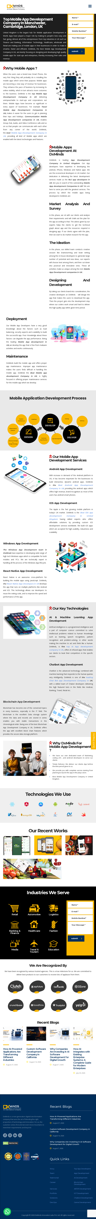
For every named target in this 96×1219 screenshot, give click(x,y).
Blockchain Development (80, 1183)
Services (53, 1189)
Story (52, 1169)
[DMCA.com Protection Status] (10, 1143)
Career (53, 1182)
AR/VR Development (82, 1189)
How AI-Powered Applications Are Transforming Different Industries (12, 1054)
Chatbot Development (83, 1198)
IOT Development (81, 1193)
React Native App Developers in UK (23, 584)
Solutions (53, 1198)
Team (52, 1173)
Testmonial (54, 1178)
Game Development (82, 1202)
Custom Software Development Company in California (36, 1053)
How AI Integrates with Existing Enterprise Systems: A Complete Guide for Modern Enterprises (82, 1059)
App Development (81, 1173)
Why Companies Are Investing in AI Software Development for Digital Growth (59, 1054)
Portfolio (53, 1193)
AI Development (80, 1178)
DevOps (53, 1202)
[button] (7, 1211)
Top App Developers (82, 1169)
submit (75, 51)
